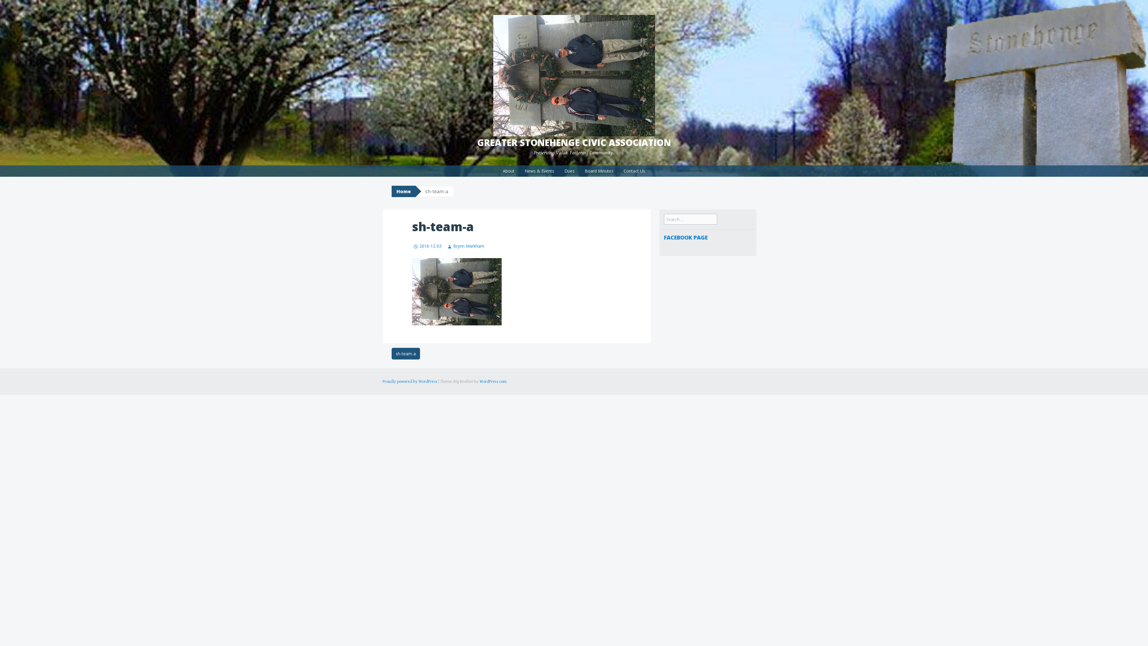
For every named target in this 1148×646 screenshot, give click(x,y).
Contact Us (634, 171)
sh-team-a (406, 353)
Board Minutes (599, 171)
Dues (569, 171)
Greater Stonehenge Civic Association (574, 142)
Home (403, 191)
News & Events (539, 171)
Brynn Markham (468, 246)
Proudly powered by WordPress (410, 381)
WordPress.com (493, 381)
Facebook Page (686, 237)
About (509, 171)
